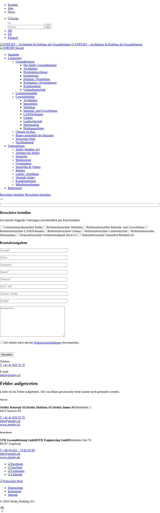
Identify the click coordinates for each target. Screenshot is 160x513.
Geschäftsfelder (25, 96)
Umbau (28, 117)
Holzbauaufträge (33, 128)
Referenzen (15, 188)
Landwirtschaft (32, 121)
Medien (20, 170)
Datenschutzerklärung (47, 342)
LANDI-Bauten (33, 114)
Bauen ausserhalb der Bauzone (35, 135)
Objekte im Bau (25, 131)
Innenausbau (31, 124)
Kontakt (13, 4)
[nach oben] (2, 511)
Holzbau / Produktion (36, 79)
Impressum (14, 491)
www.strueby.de (10, 457)
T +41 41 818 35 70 (12, 365)
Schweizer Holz (25, 138)
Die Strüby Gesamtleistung (40, 65)
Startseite (13, 54)
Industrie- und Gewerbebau (40, 110)
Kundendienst (32, 86)
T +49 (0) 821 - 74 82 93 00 (17, 450)
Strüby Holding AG (28, 149)
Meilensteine (23, 160)
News (11, 11)
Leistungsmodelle (26, 93)
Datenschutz (15, 487)
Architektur (30, 68)
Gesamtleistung (25, 61)
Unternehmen (16, 146)
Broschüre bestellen (12, 194)
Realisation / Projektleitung (40, 82)
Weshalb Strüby (25, 177)
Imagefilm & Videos (28, 167)
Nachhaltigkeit (25, 142)
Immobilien (30, 103)
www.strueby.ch (10, 424)
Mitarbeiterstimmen (27, 184)
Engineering (30, 75)
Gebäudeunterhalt (34, 89)
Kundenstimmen (26, 181)
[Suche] (13, 18)
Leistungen (14, 58)
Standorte (21, 156)
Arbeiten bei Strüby (28, 153)
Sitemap (13, 494)
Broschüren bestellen (38, 194)
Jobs (10, 8)
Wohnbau (29, 107)
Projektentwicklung (35, 72)
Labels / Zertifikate (27, 174)
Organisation (23, 163)
